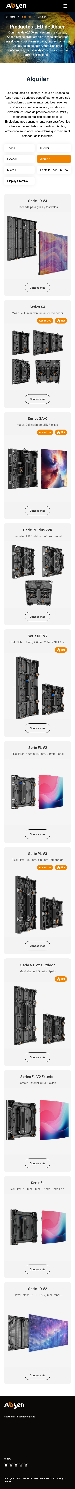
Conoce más (37, 287)
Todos (11, 148)
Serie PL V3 (37, 854)
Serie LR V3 (37, 201)
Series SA (37, 307)
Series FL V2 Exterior (37, 1077)
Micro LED (13, 170)
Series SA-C (38, 418)
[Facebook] (6, 1465)
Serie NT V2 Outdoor (37, 965)
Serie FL (37, 1183)
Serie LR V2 (37, 1289)
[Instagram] (21, 1465)
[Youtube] (16, 1465)
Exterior (12, 159)
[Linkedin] (26, 1465)
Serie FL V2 (37, 747)
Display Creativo (17, 181)
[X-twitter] (11, 1465)
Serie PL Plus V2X (37, 530)
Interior (44, 148)
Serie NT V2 (37, 636)
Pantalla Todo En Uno (54, 170)
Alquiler (45, 159)
